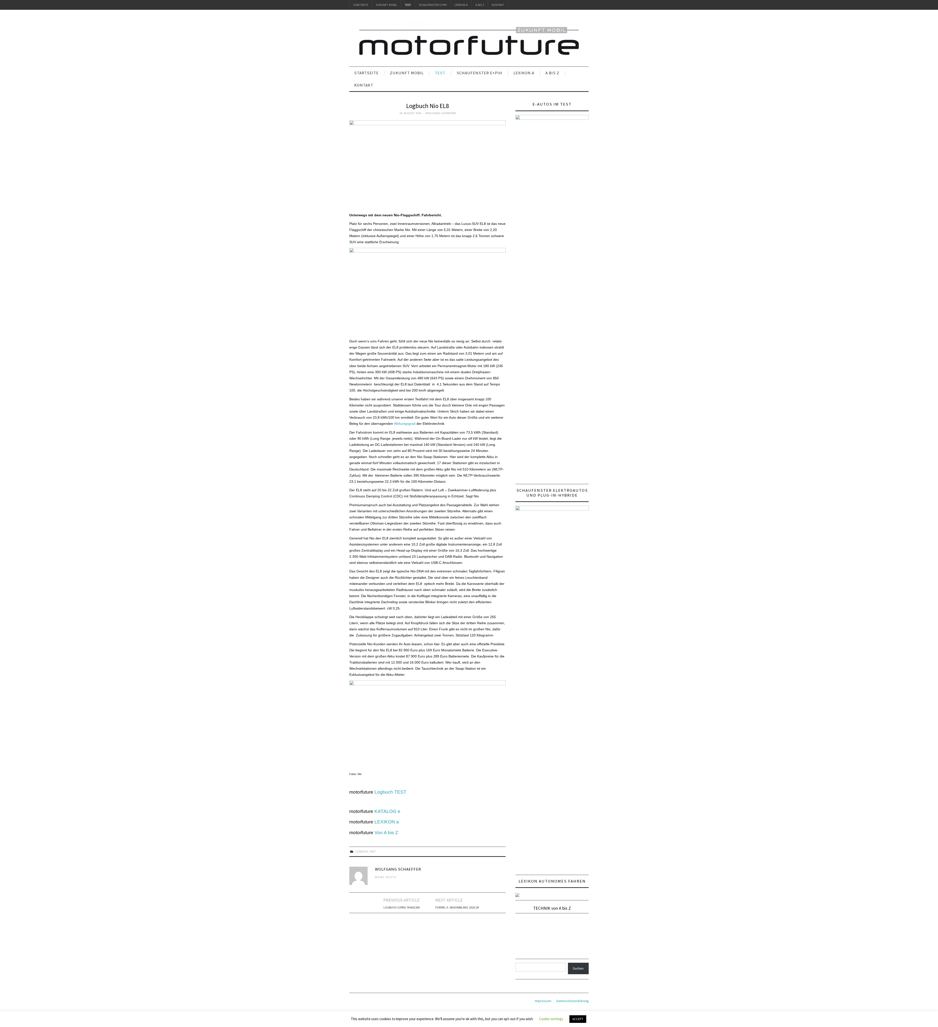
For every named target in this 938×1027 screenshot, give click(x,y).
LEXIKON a (461, 5)
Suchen (578, 968)
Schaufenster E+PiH (433, 5)
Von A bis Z (386, 832)
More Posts (385, 877)
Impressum (543, 1001)
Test (408, 5)
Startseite (360, 5)
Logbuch (361, 851)
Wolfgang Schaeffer (441, 113)
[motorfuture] (469, 40)
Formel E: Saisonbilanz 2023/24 (457, 907)
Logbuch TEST (390, 792)
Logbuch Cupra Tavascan (402, 907)
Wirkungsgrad (405, 424)
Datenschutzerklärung (572, 1001)
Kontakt (498, 5)
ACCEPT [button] (577, 1019)
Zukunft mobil (386, 5)
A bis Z (479, 5)
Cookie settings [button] (551, 1018)
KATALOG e (387, 811)
